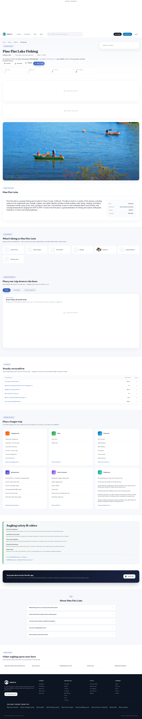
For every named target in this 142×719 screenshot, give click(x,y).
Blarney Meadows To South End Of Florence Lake (110, 478)
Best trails (113, 707)
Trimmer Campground (11, 454)
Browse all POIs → (56, 505)
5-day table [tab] (17, 290)
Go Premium (127, 34)
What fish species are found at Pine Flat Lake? (43, 607)
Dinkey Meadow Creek (66, 665)
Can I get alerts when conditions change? (42, 621)
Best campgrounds (27, 707)
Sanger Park (55, 443)
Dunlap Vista (55, 489)
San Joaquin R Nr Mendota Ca (13, 401)
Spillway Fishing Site (120, 665)
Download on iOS (12, 694)
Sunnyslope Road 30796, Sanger (13, 489)
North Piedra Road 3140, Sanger (13, 497)
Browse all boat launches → (12, 505)
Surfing (66, 700)
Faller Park (54, 439)
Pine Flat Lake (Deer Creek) (12, 485)
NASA (134, 715)
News (41, 34)
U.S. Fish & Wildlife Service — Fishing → (16, 557)
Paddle (66, 686)
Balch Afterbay (101, 446)
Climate (19, 34)
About (116, 684)
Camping (66, 691)
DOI (137, 715)
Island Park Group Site (11, 446)
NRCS (131, 715)
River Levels (42, 691)
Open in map (39, 63)
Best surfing (123, 707)
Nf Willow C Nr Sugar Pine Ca (12, 389)
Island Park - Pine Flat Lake (12, 443)
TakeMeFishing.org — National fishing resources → (19, 559)
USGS (124, 715)
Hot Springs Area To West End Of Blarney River (109, 482)
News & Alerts (93, 686)
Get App (118, 34)
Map (35, 34)
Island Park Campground (11, 439)
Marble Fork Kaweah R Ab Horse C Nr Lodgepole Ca (19, 385)
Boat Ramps (67, 693)
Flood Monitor (93, 691)
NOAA (127, 715)
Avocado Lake (36, 665)
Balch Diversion (102, 458)
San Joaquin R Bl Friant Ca (47, 59)
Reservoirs (41, 688)
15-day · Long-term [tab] (30, 290)
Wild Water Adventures (57, 497)
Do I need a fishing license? (37, 628)
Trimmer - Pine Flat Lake (11, 450)
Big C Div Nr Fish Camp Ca (12, 393)
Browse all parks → (56, 462)
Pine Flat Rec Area (10, 458)
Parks (65, 695)
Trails (65, 697)
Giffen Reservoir (102, 443)
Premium (117, 686)
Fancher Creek (101, 454)
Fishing (9, 42)
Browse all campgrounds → (12, 462)
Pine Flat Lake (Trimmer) (11, 493)
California (16, 42)
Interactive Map (94, 684)
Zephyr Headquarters (57, 482)
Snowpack (41, 684)
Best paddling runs (82, 707)
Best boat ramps (67, 707)
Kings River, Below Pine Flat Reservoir (15, 665)
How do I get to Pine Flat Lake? (38, 634)
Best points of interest (99, 707)
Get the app (129, 576)
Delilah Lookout (55, 485)
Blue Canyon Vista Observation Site (60, 493)
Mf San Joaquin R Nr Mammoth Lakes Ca (15, 397)
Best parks (40, 707)
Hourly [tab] (6, 290)
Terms (116, 688)
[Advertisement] (71, 16)
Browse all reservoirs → (104, 462)
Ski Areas (66, 684)
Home (4, 42)
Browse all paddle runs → (104, 505)
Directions (18, 63)
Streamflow (41, 686)
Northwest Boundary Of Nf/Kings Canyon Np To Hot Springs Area (114, 490)
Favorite (7, 63)
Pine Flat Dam (101, 439)
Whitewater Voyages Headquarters (60, 478)
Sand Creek (101, 450)
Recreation (27, 34)
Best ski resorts (12, 707)
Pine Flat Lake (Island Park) (12, 482)
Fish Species (93, 688)
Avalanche (41, 693)
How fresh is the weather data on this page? (43, 614)
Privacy (117, 691)
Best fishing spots (52, 707)
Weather (92, 693)
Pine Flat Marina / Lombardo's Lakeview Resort (17, 478)
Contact (117, 693)
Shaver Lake (90, 665)
